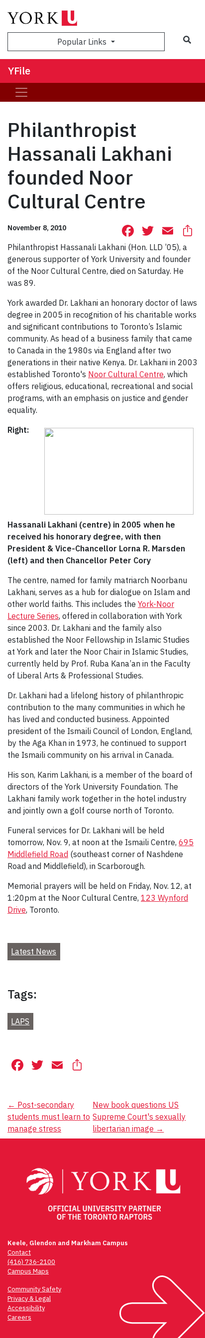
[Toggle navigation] (21, 92)
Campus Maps (28, 1271)
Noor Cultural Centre (126, 374)
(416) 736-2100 (31, 1262)
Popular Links (82, 42)
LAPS (20, 1021)
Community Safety (34, 1289)
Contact (19, 1252)
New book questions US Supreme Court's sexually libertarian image (139, 1117)
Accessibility (26, 1308)
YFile (19, 70)
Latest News (33, 951)
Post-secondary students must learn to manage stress (48, 1117)
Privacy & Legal (29, 1298)
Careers (19, 1317)
